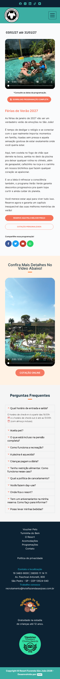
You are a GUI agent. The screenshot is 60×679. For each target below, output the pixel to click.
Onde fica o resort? (21, 492)
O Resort (30, 536)
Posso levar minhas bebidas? (26, 509)
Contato (30, 548)
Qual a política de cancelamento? (29, 478)
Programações (30, 544)
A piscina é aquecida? (22, 454)
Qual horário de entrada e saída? (29, 408)
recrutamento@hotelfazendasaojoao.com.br (30, 588)
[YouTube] (39, 3)
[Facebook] (20, 3)
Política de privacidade (30, 558)
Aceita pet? (16, 430)
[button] (29, 99)
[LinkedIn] (30, 3)
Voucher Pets (30, 529)
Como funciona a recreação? (26, 447)
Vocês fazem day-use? (23, 485)
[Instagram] (25, 3)
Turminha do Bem (30, 533)
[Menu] (52, 15)
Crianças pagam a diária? (24, 461)
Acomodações (30, 540)
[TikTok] (34, 3)
